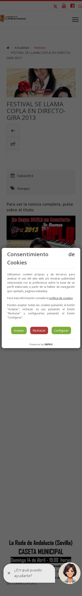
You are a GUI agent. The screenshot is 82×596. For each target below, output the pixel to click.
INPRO (48, 344)
